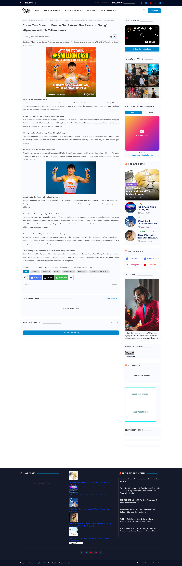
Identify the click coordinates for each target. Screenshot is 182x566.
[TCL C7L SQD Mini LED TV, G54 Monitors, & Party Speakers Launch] (130, 207)
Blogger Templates (36, 563)
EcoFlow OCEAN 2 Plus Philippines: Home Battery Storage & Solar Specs (137, 511)
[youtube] (151, 3)
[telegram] (160, 3)
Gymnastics (82, 271)
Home (37, 11)
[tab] (37, 10)
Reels (151, 112)
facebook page (153, 259)
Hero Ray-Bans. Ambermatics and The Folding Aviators (89, 482)
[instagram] (155, 3)
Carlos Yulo (46, 271)
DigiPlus (56, 271)
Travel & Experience (72, 11)
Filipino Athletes (68, 271)
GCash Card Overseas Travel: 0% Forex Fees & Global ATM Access (148, 222)
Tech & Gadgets (50, 11)
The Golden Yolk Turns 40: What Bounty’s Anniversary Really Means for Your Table (138, 530)
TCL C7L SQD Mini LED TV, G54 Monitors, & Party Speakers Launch (146, 208)
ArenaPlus (35, 271)
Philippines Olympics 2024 (37, 20)
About (147, 563)
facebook (135, 259)
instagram (135, 265)
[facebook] (141, 3)
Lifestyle (91, 11)
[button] (144, 10)
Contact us (157, 563)
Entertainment (107, 11)
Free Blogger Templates (64, 563)
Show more (111, 298)
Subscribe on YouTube (142, 49)
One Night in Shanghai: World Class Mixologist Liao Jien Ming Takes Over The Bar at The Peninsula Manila (140, 490)
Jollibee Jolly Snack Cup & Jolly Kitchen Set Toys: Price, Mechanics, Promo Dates (138, 520)
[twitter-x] (146, 3)
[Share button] (71, 277)
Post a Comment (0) (71, 333)
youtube (152, 265)
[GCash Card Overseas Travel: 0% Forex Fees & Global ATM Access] (130, 221)
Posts (133, 112)
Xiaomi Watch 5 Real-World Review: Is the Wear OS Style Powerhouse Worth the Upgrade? (148, 236)
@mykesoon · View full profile (142, 155)
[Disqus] (70, 369)
